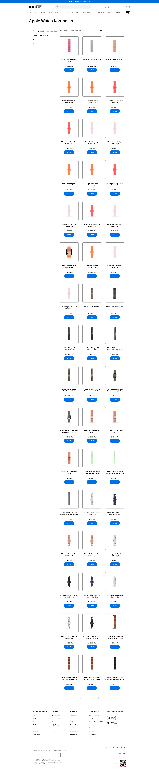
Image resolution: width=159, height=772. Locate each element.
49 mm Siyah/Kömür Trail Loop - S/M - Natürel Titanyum (114, 678)
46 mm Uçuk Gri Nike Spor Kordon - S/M (92, 513)
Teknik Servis (118, 12)
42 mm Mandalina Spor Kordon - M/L (69, 184)
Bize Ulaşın (73, 734)
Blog (90, 737)
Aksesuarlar (36, 734)
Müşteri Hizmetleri (57, 715)
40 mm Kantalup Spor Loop (114, 59)
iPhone (35, 722)
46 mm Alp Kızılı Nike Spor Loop (92, 431)
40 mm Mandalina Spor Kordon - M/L (69, 266)
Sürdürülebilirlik (74, 731)
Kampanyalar (92, 725)
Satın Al (69, 70)
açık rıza (37, 763)
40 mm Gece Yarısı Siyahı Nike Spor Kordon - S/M (92, 637)
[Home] (31, 7)
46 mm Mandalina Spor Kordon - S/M (92, 101)
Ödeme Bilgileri (93, 734)
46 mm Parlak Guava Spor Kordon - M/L (115, 101)
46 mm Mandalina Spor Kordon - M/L (69, 101)
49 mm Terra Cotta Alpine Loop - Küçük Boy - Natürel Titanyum (92, 678)
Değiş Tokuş (55, 725)
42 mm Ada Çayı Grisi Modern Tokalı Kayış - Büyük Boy (115, 390)
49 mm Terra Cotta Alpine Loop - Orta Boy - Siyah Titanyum (115, 637)
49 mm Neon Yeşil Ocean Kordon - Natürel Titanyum (92, 472)
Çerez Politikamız (94, 715)
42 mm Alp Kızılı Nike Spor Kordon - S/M (92, 555)
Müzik (35, 728)
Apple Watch (37, 725)
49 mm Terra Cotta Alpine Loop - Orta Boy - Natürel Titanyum (69, 678)
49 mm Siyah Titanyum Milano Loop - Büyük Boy (69, 349)
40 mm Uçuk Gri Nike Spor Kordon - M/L (115, 596)
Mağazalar (100, 12)
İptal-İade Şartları (94, 731)
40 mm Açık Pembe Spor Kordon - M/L (114, 266)
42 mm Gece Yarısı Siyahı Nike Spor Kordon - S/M (69, 596)
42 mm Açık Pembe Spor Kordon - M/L (69, 225)
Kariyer (72, 728)
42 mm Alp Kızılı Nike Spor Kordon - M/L (69, 555)
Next (129, 1)
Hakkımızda (73, 715)
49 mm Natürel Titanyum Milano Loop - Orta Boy (69, 390)
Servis (53, 731)
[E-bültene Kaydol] (58, 755)
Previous (30, 1)
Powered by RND (122, 756)
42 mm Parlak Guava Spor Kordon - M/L (115, 184)
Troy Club (54, 728)
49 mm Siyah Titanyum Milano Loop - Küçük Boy (92, 349)
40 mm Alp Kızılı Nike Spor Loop (69, 472)
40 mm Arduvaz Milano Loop (115, 307)
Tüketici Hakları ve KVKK (96, 722)
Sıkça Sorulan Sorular (95, 718)
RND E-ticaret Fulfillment (120, 757)
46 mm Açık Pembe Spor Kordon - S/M (114, 143)
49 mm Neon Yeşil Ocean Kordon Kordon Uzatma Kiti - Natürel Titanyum (115, 472)
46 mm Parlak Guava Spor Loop (69, 60)
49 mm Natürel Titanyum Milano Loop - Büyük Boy (114, 349)
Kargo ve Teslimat (57, 718)
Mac (34, 715)
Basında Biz (73, 725)
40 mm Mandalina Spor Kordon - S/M (92, 266)
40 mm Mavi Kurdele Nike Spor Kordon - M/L (92, 596)
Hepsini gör (99, 1)
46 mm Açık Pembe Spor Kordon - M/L (92, 143)
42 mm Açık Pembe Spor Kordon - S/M (114, 225)
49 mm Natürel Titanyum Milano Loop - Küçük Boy (92, 390)
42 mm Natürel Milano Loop (91, 307)
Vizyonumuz (73, 718)
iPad (34, 718)
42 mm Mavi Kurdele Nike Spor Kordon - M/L (115, 513)
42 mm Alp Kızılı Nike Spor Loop (115, 431)
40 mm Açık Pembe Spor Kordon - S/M (69, 307)
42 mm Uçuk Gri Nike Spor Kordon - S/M (115, 555)
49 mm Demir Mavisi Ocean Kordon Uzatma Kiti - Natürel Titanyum (69, 514)
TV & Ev (35, 731)
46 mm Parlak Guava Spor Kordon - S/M (69, 143)
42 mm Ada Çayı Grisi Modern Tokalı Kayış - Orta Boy (69, 431)
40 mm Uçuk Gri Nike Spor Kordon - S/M (69, 637)
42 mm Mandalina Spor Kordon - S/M (92, 184)
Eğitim (109, 12)
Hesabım (91, 728)
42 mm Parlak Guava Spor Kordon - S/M (92, 225)
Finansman (55, 722)
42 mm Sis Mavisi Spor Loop (92, 59)
